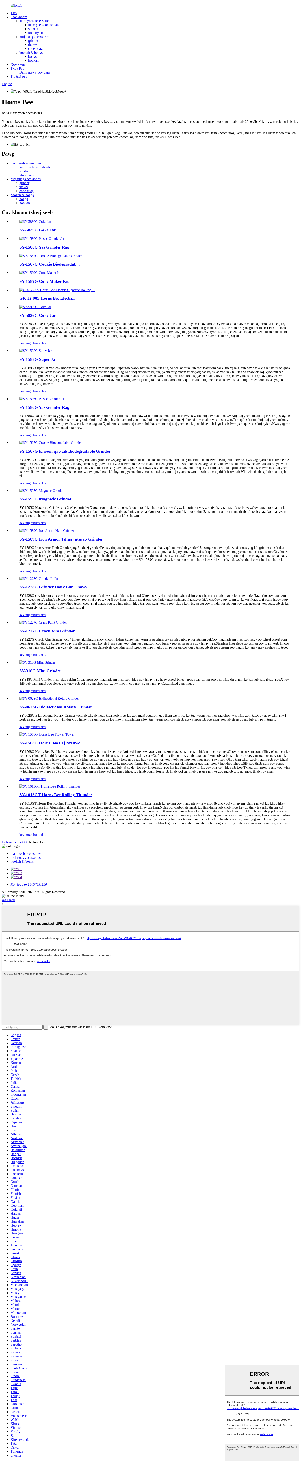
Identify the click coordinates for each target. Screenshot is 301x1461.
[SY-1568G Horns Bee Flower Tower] (46, 734)
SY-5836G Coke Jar (37, 230)
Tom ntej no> (14, 842)
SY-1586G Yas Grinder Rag (44, 247)
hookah (33, 60)
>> (26, 842)
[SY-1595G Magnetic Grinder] (41, 491)
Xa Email (8, 900)
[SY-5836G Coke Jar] (35, 307)
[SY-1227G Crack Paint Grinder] (43, 622)
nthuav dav (38, 343)
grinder (33, 41)
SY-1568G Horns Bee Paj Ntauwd (50, 743)
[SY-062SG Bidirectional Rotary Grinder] (49, 698)
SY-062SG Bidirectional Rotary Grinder (55, 707)
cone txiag (35, 48)
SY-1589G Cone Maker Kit (44, 281)
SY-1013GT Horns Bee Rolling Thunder (55, 794)
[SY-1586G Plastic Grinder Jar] (41, 399)
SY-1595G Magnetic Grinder (45, 499)
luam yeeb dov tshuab (43, 25)
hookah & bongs (31, 52)
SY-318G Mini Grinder (40, 671)
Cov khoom (19, 17)
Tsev (14, 13)
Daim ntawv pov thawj (35, 72)
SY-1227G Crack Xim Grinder (47, 631)
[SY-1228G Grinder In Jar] (38, 578)
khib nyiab (35, 33)
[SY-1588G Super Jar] (35, 351)
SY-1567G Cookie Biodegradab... (49, 264)
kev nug (25, 343)
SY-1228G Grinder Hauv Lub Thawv (53, 587)
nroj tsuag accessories (34, 37)
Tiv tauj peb (19, 76)
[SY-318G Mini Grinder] (37, 662)
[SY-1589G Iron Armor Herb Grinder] (46, 530)
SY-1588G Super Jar (38, 359)
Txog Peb (17, 68)
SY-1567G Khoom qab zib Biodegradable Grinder (64, 451)
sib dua (33, 29)
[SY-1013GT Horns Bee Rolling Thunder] (49, 786)
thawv (32, 44)
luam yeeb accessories (34, 21)
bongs (32, 56)
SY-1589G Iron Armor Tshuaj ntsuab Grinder (61, 539)
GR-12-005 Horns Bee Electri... (47, 298)
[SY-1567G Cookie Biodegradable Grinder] (50, 442)
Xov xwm (18, 64)
